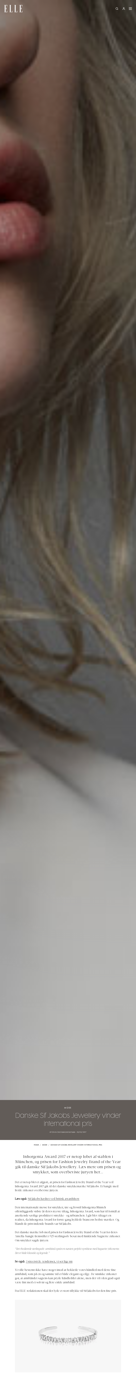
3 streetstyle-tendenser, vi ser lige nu (49, 1261)
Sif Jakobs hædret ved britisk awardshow (53, 1199)
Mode (68, 1108)
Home (36, 1145)
